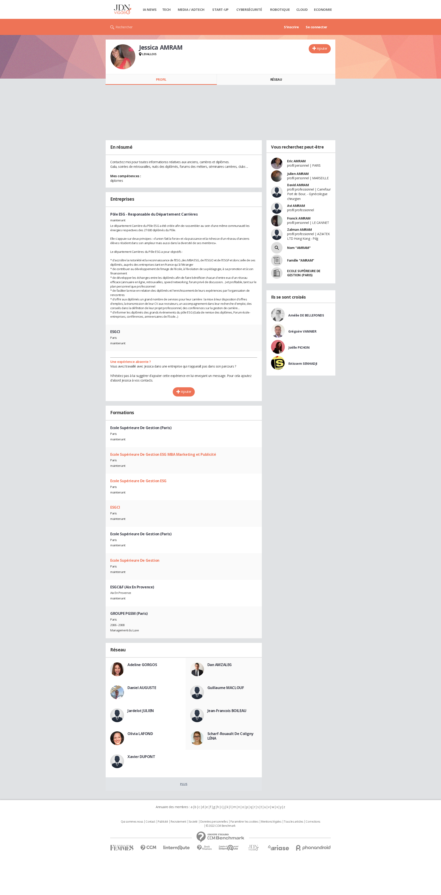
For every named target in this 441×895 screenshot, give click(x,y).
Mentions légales (271, 821)
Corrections (313, 821)
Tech (166, 9)
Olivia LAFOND (140, 733)
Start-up (220, 9)
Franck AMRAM (299, 218)
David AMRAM (298, 185)
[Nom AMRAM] (277, 248)
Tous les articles (293, 821)
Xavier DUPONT (141, 756)
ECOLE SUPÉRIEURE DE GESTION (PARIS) (303, 273)
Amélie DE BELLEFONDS (306, 315)
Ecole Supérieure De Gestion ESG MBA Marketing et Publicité (163, 454)
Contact (150, 821)
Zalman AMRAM (299, 229)
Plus (183, 784)
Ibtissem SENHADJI (302, 363)
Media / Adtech (191, 9)
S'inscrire (291, 27)
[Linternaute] (176, 848)
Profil (161, 79)
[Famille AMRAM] (277, 260)
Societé (193, 821)
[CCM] (148, 848)
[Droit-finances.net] (204, 848)
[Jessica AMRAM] (123, 56)
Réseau (276, 79)
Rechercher (124, 27)
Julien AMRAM (298, 173)
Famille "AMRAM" (300, 260)
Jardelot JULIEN (140, 710)
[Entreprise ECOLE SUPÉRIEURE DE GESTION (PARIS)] (277, 273)
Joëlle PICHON (299, 347)
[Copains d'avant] (229, 848)
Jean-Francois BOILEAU (226, 710)
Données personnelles (214, 821)
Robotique (280, 9)
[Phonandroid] (313, 848)
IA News (150, 9)
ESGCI (115, 507)
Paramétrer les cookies (244, 821)
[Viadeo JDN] (253, 848)
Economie (323, 9)
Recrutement (178, 821)
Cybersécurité (249, 9)
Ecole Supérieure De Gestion (134, 560)
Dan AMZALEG (219, 664)
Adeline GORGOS (142, 664)
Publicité (163, 821)
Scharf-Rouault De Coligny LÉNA (230, 736)
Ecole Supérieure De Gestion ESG (138, 480)
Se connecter (316, 27)
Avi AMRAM (296, 205)
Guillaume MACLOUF (225, 687)
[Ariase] (278, 847)
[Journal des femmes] (121, 848)
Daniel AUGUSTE (141, 687)
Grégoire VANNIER (302, 331)
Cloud (302, 9)
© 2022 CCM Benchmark (220, 825)
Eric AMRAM (296, 161)
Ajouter (322, 48)
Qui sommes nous (132, 821)
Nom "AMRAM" (299, 247)
